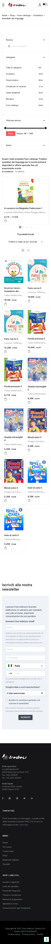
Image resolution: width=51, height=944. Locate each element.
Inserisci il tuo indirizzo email (20, 621)
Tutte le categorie (23, 67)
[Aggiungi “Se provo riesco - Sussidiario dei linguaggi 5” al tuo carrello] (5, 304)
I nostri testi (8, 851)
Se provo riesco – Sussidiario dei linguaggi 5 (12, 291)
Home (4, 15)
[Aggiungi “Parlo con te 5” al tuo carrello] (29, 301)
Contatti (6, 864)
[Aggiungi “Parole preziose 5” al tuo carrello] (29, 351)
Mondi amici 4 (11, 488)
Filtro (10, 133)
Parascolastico (24, 80)
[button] (3, 5)
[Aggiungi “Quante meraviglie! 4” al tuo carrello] (5, 453)
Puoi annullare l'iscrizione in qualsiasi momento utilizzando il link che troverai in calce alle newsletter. (24, 709)
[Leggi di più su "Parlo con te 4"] (5, 351)
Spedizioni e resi (10, 904)
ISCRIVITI (25, 717)
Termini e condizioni (12, 895)
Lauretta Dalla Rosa (13, 212)
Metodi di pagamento (12, 899)
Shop (12, 15)
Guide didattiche (24, 92)
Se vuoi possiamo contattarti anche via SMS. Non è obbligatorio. (24, 680)
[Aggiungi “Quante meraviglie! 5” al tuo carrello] (29, 402)
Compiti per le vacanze (24, 86)
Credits (40, 934)
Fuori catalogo (24, 15)
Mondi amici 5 (34, 437)
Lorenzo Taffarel (36, 292)
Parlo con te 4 (11, 339)
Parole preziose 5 (36, 338)
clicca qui (24, 825)
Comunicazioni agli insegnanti (16, 908)
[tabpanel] (25, 201)
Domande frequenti (11, 891)
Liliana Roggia (31, 212)
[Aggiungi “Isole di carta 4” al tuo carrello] (5, 548)
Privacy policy (28, 934)
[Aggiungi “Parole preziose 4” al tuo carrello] (5, 399)
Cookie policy (14, 934)
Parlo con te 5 (34, 288)
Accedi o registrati (11, 882)
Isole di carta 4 (11, 535)
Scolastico (38, 15)
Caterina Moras (35, 492)
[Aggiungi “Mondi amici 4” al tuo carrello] (5, 500)
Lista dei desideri (10, 886)
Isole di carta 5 (35, 487)
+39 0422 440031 (13, 778)
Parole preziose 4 (13, 386)
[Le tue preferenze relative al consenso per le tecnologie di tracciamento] (46, 939)
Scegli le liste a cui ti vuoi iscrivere (22, 687)
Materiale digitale (11, 860)
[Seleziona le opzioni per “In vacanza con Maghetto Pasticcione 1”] (5, 220)
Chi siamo (7, 847)
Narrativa (24, 99)
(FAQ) (27, 821)
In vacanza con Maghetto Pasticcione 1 (23, 208)
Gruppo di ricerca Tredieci (17, 492)
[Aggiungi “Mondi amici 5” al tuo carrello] (29, 450)
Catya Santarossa (12, 295)
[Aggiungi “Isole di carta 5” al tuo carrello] (29, 500)
